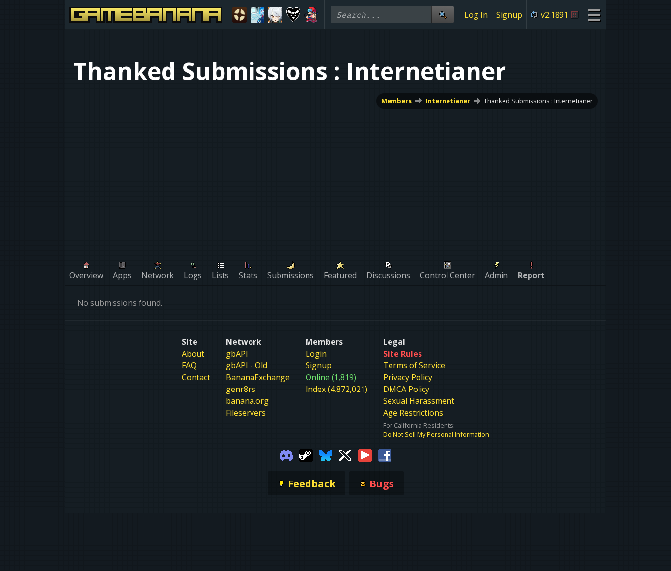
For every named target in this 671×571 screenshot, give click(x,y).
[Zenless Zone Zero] (275, 15)
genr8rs (240, 389)
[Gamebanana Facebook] (384, 454)
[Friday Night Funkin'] (311, 15)
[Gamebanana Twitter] (345, 454)
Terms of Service (414, 365)
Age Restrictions (413, 412)
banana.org (247, 400)
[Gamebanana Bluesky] (326, 454)
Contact (196, 377)
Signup (509, 14)
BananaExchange (258, 377)
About (193, 353)
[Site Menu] (594, 14)
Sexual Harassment (418, 400)
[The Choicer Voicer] (258, 15)
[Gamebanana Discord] (286, 454)
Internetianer (448, 100)
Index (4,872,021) (336, 389)
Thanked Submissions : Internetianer (538, 100)
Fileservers (246, 412)
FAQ (189, 365)
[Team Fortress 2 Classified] (239, 15)
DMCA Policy (406, 389)
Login (316, 353)
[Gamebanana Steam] (306, 454)
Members (396, 100)
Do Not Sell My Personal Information (436, 434)
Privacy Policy (407, 377)
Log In (476, 14)
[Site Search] (442, 14)
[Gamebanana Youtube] (365, 454)
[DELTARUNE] (293, 15)
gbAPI (237, 353)
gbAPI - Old (246, 365)
